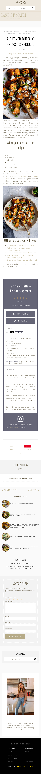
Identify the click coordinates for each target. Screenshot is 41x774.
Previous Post (10, 490)
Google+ (13, 450)
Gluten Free (30, 32)
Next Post (33, 490)
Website (8, 629)
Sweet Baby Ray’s (19, 176)
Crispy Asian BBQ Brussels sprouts (20, 246)
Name (8, 616)
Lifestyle (29, 748)
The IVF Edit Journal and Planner (12, 758)
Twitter (13, 446)
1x (12, 332)
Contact (29, 751)
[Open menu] (37, 17)
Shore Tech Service (25, 766)
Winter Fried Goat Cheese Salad (20, 566)
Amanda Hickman (23, 305)
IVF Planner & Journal (20, 563)
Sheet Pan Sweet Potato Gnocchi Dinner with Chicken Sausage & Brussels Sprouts (24, 525)
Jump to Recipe (14, 54)
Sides (19, 33)
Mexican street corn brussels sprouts (21, 253)
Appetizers (18, 32)
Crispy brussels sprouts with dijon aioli (22, 260)
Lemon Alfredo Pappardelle (22, 537)
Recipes (11, 33)
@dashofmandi (13, 427)
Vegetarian (28, 33)
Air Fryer (8, 32)
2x (16, 332)
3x (21, 332)
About (12, 751)
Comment (10, 601)
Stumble (27, 450)
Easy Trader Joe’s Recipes (21, 504)
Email (20, 453)
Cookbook (29, 762)
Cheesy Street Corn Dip (20, 568)
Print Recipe (28, 54)
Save (29, 446)
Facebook (27, 443)
